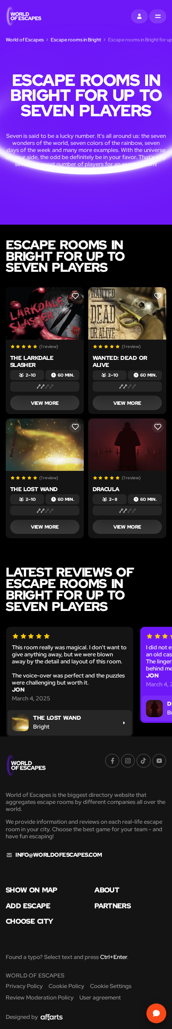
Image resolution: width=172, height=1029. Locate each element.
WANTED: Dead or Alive (120, 361)
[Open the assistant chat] (156, 1013)
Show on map (31, 890)
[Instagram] (128, 761)
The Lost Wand (34, 489)
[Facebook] (112, 761)
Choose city (29, 921)
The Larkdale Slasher (32, 361)
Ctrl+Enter (113, 957)
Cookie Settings (110, 986)
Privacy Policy (24, 986)
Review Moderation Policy (40, 997)
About (106, 890)
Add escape (28, 906)
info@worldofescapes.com (58, 855)
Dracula (106, 489)
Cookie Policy (66, 986)
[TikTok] (143, 761)
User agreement (100, 997)
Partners (112, 906)
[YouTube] (159, 761)
